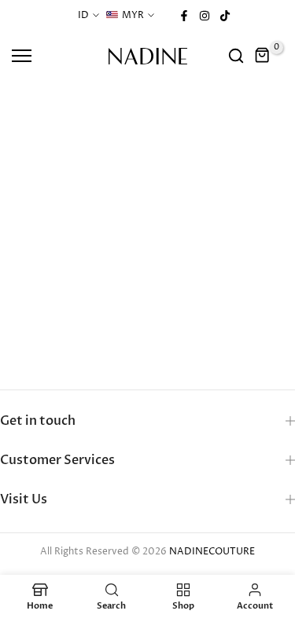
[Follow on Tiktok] (225, 16)
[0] (262, 55)
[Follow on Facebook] (184, 16)
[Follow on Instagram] (204, 16)
